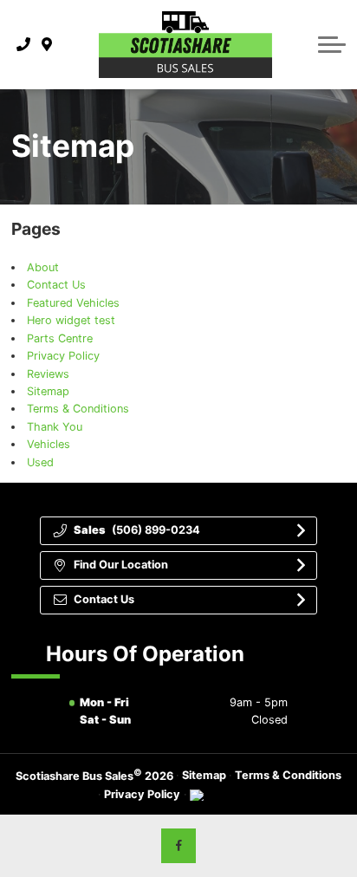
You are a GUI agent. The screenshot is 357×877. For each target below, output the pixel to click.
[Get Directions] (47, 44)
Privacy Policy (63, 355)
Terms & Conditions (78, 408)
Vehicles (48, 444)
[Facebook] (178, 845)
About (43, 267)
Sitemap (48, 391)
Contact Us (56, 284)
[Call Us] (23, 44)
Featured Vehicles (73, 302)
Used (40, 462)
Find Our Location (121, 564)
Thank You (54, 426)
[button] (332, 44)
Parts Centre (60, 338)
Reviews (48, 373)
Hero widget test (71, 320)
